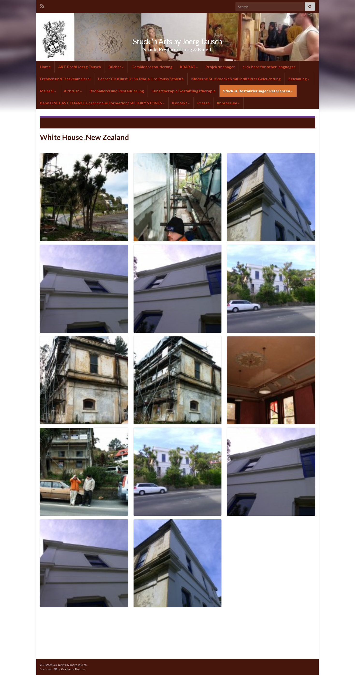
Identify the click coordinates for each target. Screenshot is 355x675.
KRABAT (187, 66)
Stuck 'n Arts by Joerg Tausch (177, 41)
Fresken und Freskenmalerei (65, 78)
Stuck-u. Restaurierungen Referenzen (256, 90)
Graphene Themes (73, 669)
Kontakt (179, 102)
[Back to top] (344, 664)
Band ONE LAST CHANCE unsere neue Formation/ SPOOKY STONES (101, 102)
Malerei (47, 90)
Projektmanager (220, 66)
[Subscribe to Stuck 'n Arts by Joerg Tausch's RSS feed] (42, 5)
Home (45, 66)
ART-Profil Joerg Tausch (79, 66)
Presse (203, 102)
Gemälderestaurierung (151, 66)
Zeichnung (297, 78)
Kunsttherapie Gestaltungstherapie (183, 90)
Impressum (227, 102)
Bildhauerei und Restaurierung (117, 90)
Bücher (114, 66)
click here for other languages (269, 66)
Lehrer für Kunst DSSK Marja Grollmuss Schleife (141, 78)
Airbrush (71, 90)
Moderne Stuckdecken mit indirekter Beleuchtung (236, 78)
